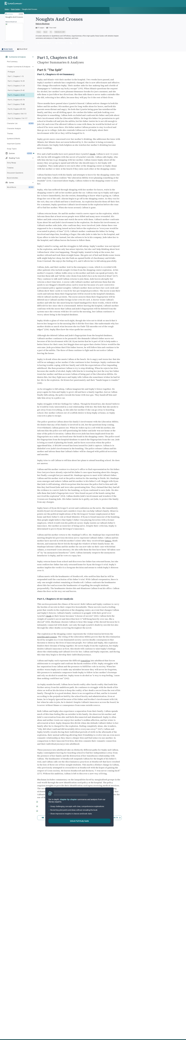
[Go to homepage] (14, 3)
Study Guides (15, 9)
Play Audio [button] (62, 43)
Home (7, 9)
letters (108, 540)
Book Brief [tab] (23, 49)
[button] (70, 43)
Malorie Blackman (43, 24)
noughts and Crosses (47, 636)
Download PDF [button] (45, 43)
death (92, 154)
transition (85, 660)
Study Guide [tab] (8, 49)
